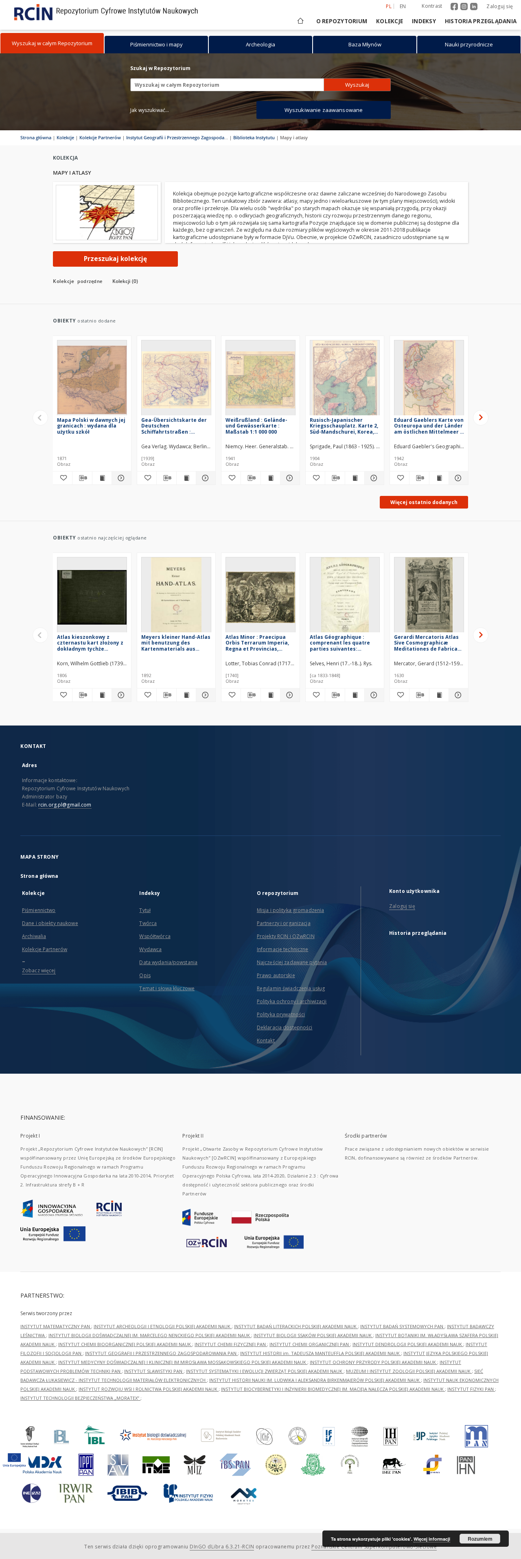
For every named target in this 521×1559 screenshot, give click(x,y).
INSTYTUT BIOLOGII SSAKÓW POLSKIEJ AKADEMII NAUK (313, 1335)
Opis (144, 975)
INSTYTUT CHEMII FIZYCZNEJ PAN (231, 1344)
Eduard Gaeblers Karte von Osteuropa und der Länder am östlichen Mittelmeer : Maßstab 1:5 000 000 (429, 426)
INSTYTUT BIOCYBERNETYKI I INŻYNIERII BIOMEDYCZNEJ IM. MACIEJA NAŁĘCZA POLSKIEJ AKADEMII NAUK (333, 1389)
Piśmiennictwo (39, 910)
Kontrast (432, 5)
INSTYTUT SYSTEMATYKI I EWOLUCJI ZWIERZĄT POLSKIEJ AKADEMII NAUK (265, 1371)
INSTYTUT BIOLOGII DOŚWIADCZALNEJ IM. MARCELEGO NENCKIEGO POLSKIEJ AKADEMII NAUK (149, 1335)
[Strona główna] (299, 21)
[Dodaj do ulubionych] (62, 478)
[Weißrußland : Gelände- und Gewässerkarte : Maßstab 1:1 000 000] (260, 380)
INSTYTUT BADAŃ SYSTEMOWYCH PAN (402, 1326)
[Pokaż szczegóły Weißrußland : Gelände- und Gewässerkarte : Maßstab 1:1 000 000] (288, 478)
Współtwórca (154, 936)
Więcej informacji (432, 1539)
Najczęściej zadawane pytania (292, 962)
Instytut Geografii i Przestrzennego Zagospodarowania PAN (189, 137)
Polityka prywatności (281, 1014)
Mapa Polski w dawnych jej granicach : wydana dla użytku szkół (91, 426)
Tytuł (145, 910)
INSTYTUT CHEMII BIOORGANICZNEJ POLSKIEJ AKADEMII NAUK (125, 1344)
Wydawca (150, 949)
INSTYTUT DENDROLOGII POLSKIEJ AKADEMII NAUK (407, 1344)
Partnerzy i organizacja (284, 923)
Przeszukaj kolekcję (115, 258)
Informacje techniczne (283, 949)
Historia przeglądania (481, 21)
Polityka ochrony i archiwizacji (292, 1001)
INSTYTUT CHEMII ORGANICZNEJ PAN (309, 1344)
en (403, 6)
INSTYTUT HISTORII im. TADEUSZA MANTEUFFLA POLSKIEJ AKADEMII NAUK (320, 1353)
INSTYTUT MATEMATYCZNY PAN (55, 1326)
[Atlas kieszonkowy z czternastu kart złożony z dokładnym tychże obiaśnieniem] (92, 597)
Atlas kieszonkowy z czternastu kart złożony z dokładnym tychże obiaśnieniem (90, 643)
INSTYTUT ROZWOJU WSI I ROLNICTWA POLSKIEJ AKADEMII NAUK (149, 1389)
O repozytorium (342, 21)
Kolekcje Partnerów (100, 137)
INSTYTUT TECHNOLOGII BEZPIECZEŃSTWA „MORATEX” (80, 1398)
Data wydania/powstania (168, 962)
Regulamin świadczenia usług (291, 988)
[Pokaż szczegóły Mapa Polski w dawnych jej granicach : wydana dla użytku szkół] (120, 478)
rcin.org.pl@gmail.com (65, 804)
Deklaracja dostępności (285, 1027)
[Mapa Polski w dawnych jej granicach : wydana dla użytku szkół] (92, 380)
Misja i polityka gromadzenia (290, 910)
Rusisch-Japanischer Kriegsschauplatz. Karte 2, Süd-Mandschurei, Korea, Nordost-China (344, 426)
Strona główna (35, 137)
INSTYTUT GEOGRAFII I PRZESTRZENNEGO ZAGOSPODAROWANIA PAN (161, 1353)
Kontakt (266, 1040)
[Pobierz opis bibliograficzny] (82, 478)
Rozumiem (480, 1538)
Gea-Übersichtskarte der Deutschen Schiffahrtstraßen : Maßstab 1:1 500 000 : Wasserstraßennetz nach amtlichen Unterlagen (174, 426)
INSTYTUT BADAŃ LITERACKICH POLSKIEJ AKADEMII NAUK (296, 1326)
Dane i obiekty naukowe (50, 923)
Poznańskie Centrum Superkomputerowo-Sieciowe (374, 1546)
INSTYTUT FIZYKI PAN (471, 1389)
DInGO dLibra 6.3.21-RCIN (222, 1546)
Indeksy (424, 21)
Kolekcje (389, 21)
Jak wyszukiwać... (149, 110)
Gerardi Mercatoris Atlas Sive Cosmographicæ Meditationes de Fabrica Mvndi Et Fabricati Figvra (426, 643)
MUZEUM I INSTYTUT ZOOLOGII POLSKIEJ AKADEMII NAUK (409, 1371)
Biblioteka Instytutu (254, 137)
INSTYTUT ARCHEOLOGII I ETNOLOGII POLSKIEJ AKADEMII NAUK (163, 1326)
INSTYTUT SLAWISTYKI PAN (154, 1371)
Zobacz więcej (39, 970)
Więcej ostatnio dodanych (424, 502)
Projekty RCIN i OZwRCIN (286, 936)
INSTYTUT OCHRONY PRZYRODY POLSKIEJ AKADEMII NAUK (373, 1362)
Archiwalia (34, 936)
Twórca (148, 923)
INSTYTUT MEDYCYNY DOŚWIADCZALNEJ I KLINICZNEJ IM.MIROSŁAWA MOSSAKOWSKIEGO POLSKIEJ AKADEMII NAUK (182, 1362)
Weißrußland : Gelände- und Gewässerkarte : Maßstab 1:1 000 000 (256, 426)
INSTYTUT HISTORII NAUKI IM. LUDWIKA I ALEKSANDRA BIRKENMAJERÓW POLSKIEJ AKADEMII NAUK (315, 1380)
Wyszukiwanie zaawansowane (324, 110)
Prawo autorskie (276, 975)
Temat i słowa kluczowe (167, 988)
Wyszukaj (357, 84)
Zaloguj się (499, 6)
